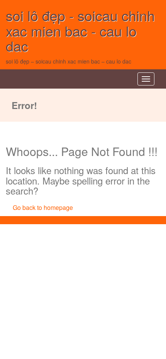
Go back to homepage (43, 207)
